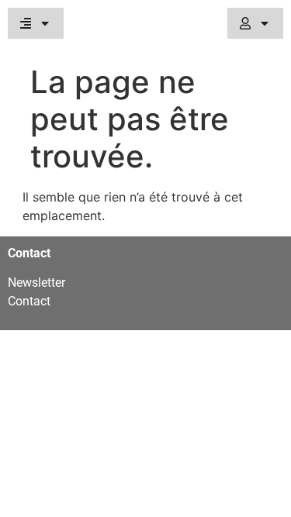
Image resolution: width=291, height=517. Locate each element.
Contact (29, 301)
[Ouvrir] (45, 23)
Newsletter (36, 282)
